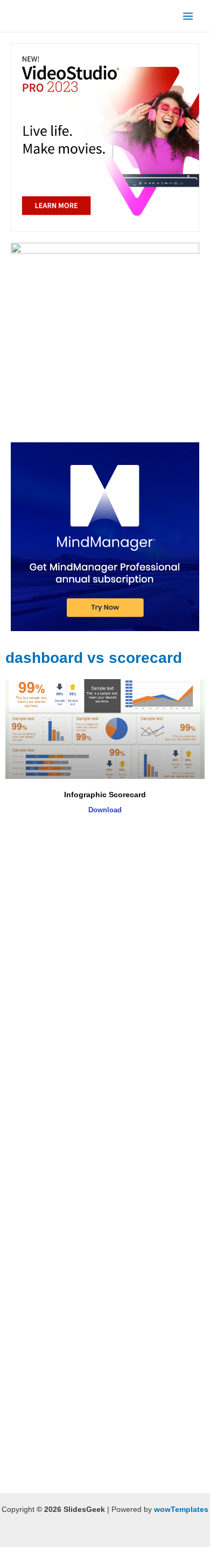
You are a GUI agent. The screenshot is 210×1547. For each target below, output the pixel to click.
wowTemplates (181, 1509)
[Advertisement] (105, 945)
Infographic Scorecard (105, 794)
